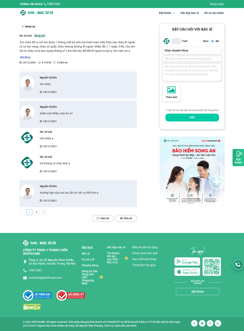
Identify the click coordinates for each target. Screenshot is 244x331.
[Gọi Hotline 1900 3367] (238, 264)
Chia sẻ (128, 218)
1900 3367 (53, 4)
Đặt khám (197, 291)
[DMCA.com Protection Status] (32, 306)
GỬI (192, 117)
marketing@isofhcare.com (45, 277)
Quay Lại (30, 26)
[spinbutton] (176, 41)
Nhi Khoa (25, 57)
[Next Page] (44, 212)
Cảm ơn (104, 218)
